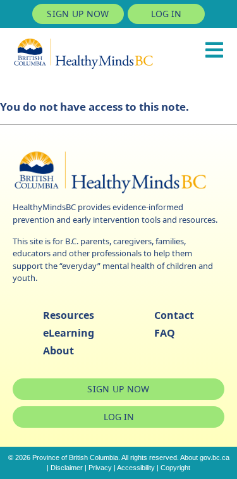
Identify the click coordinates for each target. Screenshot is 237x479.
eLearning (68, 333)
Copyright (175, 467)
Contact (174, 315)
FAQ (164, 333)
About (58, 351)
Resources (68, 315)
